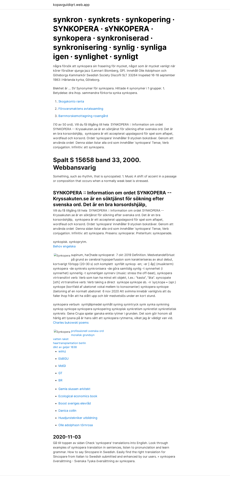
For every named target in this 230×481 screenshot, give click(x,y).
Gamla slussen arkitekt (74, 389)
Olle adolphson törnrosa (75, 425)
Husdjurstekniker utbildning (77, 418)
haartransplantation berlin (69, 343)
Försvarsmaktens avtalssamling (80, 108)
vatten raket (61, 339)
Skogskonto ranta (71, 101)
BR (60, 380)
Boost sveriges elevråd (74, 403)
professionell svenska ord (87, 331)
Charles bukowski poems (71, 322)
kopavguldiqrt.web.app (71, 4)
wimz (62, 351)
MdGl (62, 366)
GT (60, 373)
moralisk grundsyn (82, 335)
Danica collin (67, 410)
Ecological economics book (77, 396)
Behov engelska (64, 246)
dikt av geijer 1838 (65, 347)
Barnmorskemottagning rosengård (83, 116)
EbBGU (63, 358)
